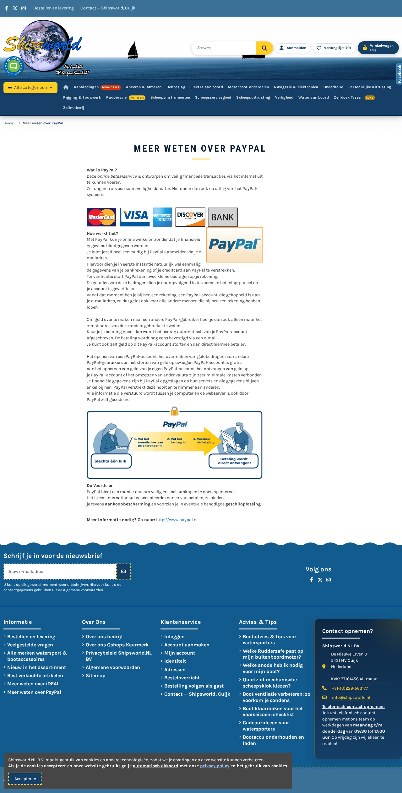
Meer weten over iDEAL (33, 684)
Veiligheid (284, 97)
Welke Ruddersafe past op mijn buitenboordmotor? (273, 654)
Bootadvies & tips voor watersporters (269, 640)
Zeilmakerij (73, 107)
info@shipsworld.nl (351, 697)
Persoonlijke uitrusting (369, 87)
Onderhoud (333, 87)
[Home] (66, 87)
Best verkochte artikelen (35, 675)
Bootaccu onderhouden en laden (273, 740)
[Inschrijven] (123, 572)
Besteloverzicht (182, 678)
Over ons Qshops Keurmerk (117, 645)
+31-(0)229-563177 (350, 688)
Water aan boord (313, 97)
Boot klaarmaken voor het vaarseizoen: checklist (273, 711)
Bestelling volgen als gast (194, 686)
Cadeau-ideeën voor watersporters (266, 726)
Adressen (175, 669)
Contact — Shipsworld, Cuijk (107, 8)
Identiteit (175, 661)
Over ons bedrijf (104, 636)
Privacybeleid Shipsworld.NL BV (119, 656)
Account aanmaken (186, 645)
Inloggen (174, 636)
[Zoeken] (264, 48)
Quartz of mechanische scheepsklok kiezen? (270, 683)
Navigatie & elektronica (296, 87)
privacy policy (214, 766)
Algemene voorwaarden (113, 667)
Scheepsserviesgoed (213, 97)
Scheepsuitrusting (253, 97)
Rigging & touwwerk (82, 97)
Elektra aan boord (206, 87)
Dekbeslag (175, 87)
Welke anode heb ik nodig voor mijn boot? (273, 668)
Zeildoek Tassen (353, 97)
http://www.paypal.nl (177, 519)
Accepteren (25, 778)
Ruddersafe (125, 97)
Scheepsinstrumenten (170, 97)
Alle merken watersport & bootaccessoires (37, 656)
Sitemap (96, 675)
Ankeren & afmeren (143, 87)
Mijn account (179, 653)
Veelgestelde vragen (30, 645)
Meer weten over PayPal (34, 692)
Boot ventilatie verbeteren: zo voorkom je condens (276, 697)
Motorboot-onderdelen (248, 87)
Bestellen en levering (54, 8)
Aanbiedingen (96, 87)
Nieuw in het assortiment (36, 667)
